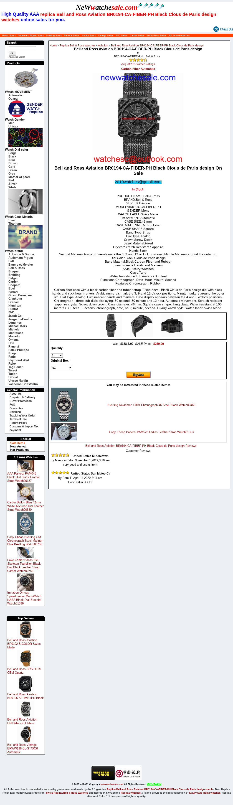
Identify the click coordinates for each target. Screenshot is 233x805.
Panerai (13, 346)
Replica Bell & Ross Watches (77, 45)
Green (12, 170)
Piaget (12, 353)
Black (12, 156)
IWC (11, 312)
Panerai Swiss (72, 35)
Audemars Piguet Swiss (31, 35)
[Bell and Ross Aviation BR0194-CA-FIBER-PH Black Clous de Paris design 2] (172, 336)
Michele (13, 329)
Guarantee (16, 408)
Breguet (13, 271)
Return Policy (18, 422)
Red (11, 180)
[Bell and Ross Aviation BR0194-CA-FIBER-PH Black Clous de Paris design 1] (142, 336)
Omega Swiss (106, 35)
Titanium (14, 223)
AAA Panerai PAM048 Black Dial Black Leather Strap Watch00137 (23, 477)
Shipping (15, 412)
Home (53, 45)
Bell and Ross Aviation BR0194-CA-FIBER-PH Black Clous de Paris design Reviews (141, 445)
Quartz (13, 98)
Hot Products (19, 450)
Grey (11, 173)
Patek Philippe (18, 350)
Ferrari (13, 292)
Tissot (12, 370)
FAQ (12, 404)
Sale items (17, 443)
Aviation (103, 45)
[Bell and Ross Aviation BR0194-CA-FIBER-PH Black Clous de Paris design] (111, 336)
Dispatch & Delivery (22, 397)
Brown (13, 163)
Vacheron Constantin (23, 384)
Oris (11, 343)
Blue (11, 160)
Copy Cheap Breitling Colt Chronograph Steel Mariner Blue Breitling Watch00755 (24, 540)
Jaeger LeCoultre (20, 319)
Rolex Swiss (9, 35)
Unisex (13, 126)
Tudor (12, 374)
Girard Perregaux (20, 295)
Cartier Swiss (137, 35)
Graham (14, 302)
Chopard (14, 285)
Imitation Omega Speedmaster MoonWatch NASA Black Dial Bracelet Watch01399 (24, 598)
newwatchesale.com (112, 784)
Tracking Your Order (22, 415)
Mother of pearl (19, 177)
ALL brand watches (179, 35)
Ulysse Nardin (18, 380)
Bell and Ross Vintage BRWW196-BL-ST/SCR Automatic (22, 748)
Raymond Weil (18, 360)
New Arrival (18, 446)
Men (11, 123)
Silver (12, 183)
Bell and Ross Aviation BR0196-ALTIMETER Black (25, 696)
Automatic (15, 95)
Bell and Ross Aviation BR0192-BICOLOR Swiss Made (24, 643)
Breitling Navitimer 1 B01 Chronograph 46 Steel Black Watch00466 (151, 405)
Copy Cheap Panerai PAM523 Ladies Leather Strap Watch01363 (151, 432)
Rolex (12, 363)
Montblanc (15, 333)
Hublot (13, 309)
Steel (11, 220)
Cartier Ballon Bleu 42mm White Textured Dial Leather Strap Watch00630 (25, 506)
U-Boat (13, 377)
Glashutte (15, 298)
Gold (11, 166)
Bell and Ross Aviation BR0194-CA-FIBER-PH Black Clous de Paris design (157, 45)
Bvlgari (13, 278)
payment (15, 430)
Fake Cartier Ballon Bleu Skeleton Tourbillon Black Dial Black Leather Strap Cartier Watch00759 (24, 565)
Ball (11, 261)
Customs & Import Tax (24, 426)
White (12, 187)
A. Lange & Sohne (21, 254)
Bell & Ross (16, 268)
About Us (16, 393)
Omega (13, 339)
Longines (15, 322)
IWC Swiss (122, 35)
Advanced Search (17, 57)
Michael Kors (17, 326)
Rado (12, 356)
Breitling (14, 275)
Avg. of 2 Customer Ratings (138, 64)
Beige (12, 153)
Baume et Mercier (20, 264)
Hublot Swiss (89, 35)
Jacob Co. (15, 315)
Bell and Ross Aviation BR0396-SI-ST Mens (22, 721)
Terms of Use (18, 419)
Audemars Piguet (20, 257)
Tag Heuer (15, 367)
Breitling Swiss (54, 35)
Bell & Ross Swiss (157, 35)
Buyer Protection (21, 401)
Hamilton (14, 305)
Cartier (13, 281)
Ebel (11, 288)
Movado (14, 336)
